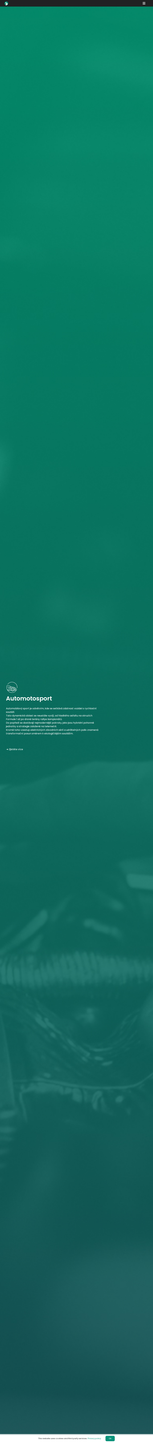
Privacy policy (94, 1438)
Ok (110, 1438)
